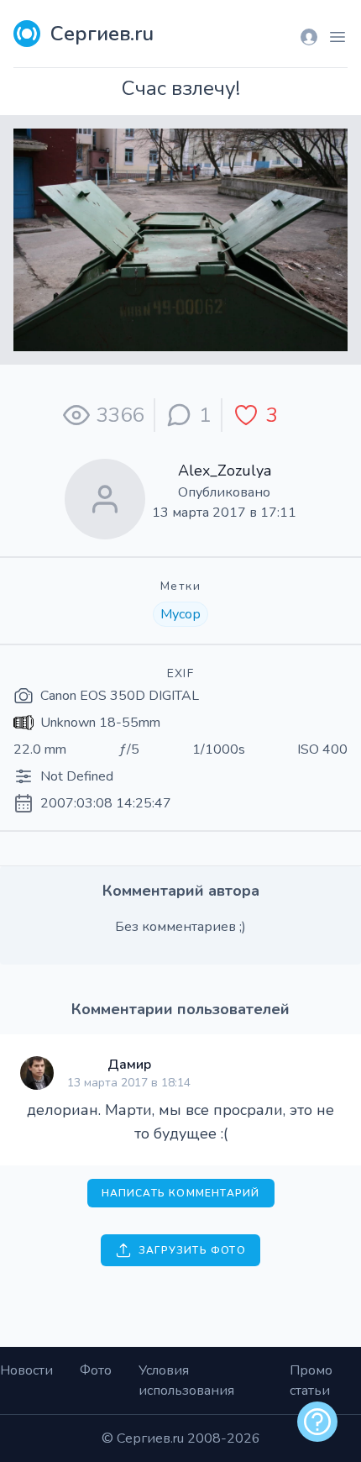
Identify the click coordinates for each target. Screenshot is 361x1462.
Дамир (129, 1064)
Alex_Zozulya (224, 470)
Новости (26, 1370)
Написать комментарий (181, 1193)
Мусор (180, 614)
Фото (96, 1370)
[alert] (317, 1422)
